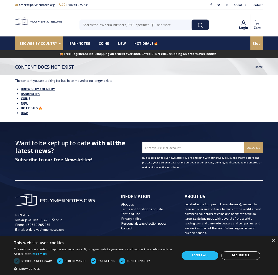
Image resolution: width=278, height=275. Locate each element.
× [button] (273, 240)
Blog (257, 43)
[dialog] (139, 255)
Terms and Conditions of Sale (142, 209)
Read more (39, 253)
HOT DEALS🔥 (146, 43)
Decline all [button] (241, 255)
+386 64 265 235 (76, 5)
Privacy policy (131, 219)
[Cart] (257, 18)
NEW (122, 43)
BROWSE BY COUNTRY (38, 89)
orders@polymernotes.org (36, 5)
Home (259, 67)
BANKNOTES (80, 43)
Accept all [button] (200, 255)
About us (240, 5)
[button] (94, 269)
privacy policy (223, 157)
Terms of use (130, 214)
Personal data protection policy (144, 223)
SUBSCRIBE (253, 147)
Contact (257, 5)
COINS (104, 43)
